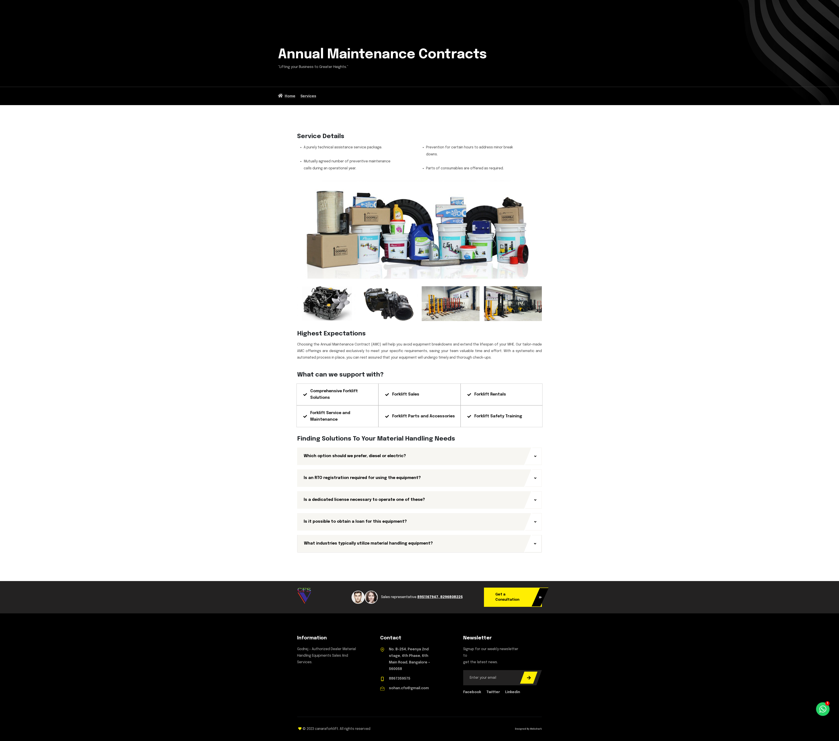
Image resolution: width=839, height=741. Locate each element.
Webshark (535, 729)
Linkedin (512, 692)
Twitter (493, 692)
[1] (822, 709)
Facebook (472, 692)
